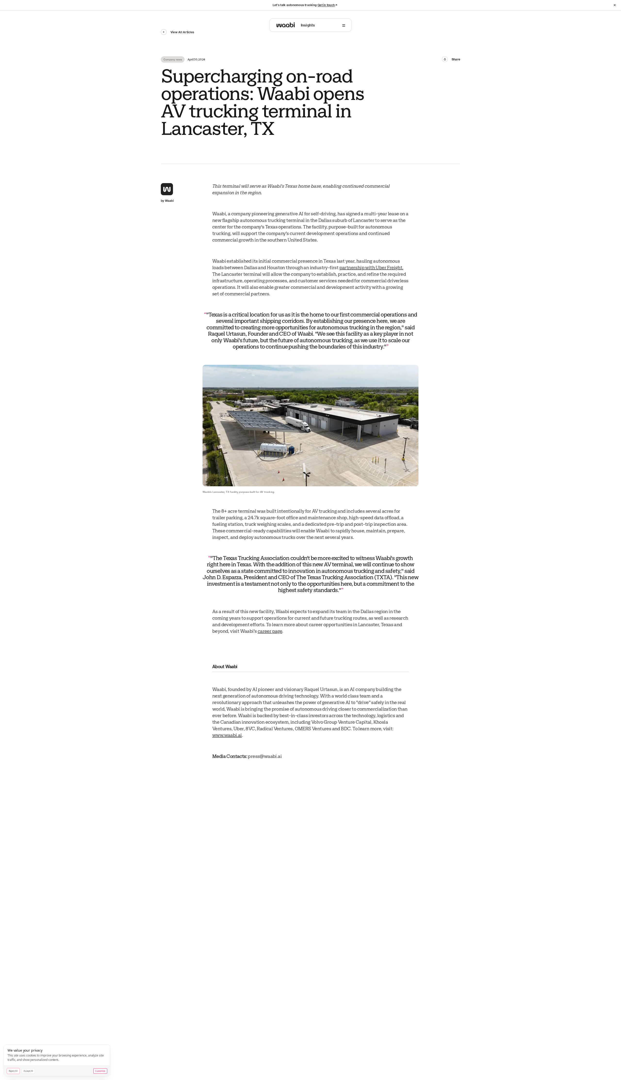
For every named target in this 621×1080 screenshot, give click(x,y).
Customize (100, 1071)
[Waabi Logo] (286, 25)
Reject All (13, 1071)
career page (270, 631)
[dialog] (57, 1061)
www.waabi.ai (227, 735)
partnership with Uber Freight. (371, 268)
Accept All (28, 1071)
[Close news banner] (614, 5)
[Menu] (343, 25)
